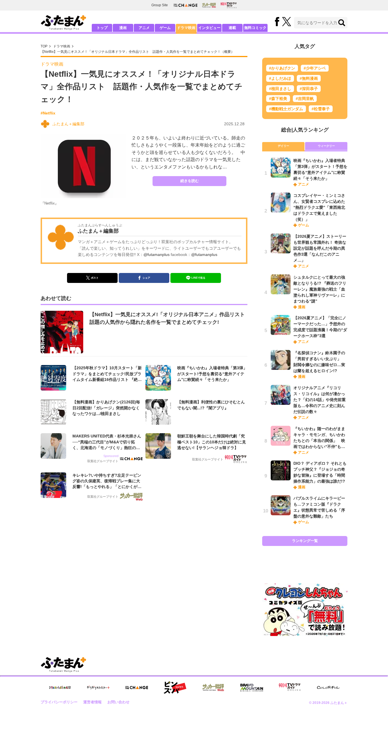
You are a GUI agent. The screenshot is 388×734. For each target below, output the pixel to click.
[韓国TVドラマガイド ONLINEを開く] (228, 5)
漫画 (123, 28)
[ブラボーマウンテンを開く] (251, 687)
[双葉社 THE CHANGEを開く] (185, 5)
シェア (146, 277)
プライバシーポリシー (59, 702)
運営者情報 (92, 702)
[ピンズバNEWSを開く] (175, 687)
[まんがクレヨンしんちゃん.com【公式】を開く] (60, 687)
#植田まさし (280, 88)
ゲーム (165, 28)
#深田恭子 (309, 88)
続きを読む (189, 181)
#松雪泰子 (321, 109)
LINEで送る (198, 277)
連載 (232, 28)
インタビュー (209, 28)
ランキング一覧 (305, 541)
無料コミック (255, 28)
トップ (102, 28)
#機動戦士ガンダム (286, 109)
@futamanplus (156, 254)
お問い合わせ (118, 702)
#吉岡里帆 (305, 98)
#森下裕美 (278, 98)
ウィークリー (326, 145)
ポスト (95, 277)
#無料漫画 (309, 78)
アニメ (144, 28)
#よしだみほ (280, 78)
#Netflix (48, 113)
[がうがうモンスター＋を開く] (98, 687)
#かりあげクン (282, 68)
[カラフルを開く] (328, 687)
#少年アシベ (315, 68)
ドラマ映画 (186, 28)
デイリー (283, 145)
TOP (44, 46)
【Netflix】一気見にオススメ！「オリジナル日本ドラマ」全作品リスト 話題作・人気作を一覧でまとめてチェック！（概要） (137, 52)
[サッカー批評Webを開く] (209, 5)
